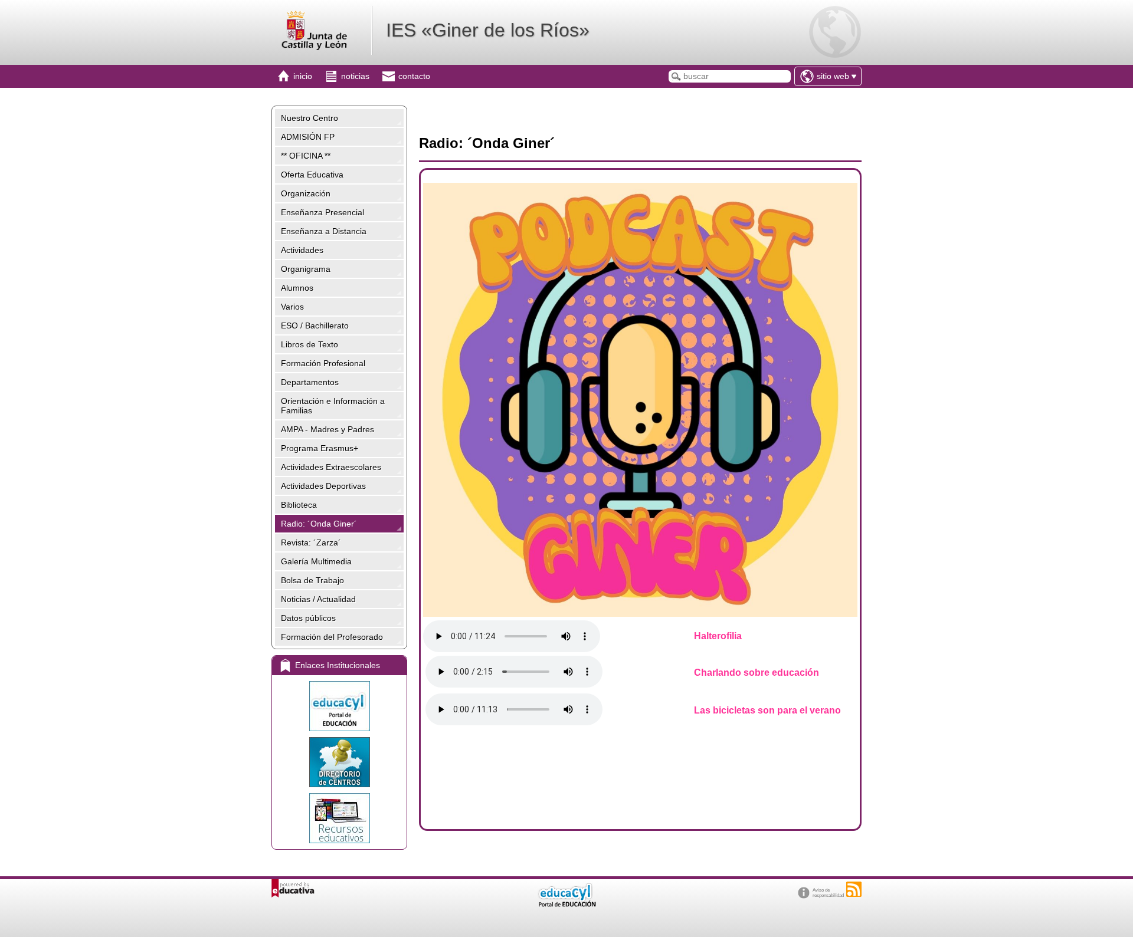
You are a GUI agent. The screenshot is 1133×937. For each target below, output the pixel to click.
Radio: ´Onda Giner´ (319, 523)
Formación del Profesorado (332, 637)
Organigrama (305, 269)
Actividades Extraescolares (331, 467)
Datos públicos (308, 618)
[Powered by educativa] (293, 888)
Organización (305, 193)
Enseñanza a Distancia (323, 231)
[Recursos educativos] (339, 818)
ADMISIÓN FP (308, 137)
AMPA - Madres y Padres (327, 429)
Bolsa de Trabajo (312, 580)
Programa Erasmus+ (319, 448)
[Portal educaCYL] (339, 706)
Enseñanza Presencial (322, 212)
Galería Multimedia (316, 561)
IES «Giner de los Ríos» (488, 30)
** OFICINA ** (305, 155)
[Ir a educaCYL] (566, 904)
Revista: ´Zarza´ (311, 542)
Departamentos (310, 382)
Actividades (302, 250)
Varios (292, 306)
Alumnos (297, 287)
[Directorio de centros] (339, 762)
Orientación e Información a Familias (333, 405)
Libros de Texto (309, 344)
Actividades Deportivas (323, 486)
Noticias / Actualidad (318, 599)
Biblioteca (299, 504)
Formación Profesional (323, 363)
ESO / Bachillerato (315, 325)
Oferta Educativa (312, 174)
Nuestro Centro (309, 118)
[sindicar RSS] (854, 889)
